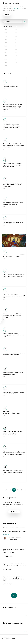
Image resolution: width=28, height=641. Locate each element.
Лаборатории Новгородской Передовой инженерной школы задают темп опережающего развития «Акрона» (14, 146)
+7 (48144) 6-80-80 (7, 569)
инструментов (17, 8)
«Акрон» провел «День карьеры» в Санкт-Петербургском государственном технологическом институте (14, 433)
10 (6, 489)
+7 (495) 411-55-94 (12, 531)
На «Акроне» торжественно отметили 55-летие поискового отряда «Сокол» (14, 231)
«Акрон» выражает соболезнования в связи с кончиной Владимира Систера (14, 394)
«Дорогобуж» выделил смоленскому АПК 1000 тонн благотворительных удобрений (14, 257)
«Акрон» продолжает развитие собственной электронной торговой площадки (14, 87)
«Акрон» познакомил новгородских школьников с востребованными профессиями (14, 355)
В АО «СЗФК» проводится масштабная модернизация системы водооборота (14, 414)
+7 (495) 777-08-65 (21, 531)
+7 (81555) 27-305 (7, 584)
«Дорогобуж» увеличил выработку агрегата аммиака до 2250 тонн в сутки (14, 205)
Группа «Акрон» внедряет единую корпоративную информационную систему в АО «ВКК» (14, 296)
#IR (3, 280)
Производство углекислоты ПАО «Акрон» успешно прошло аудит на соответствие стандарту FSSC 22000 (14, 316)
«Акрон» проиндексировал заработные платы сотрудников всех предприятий (14, 375)
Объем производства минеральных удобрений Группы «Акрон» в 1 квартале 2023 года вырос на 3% (14, 276)
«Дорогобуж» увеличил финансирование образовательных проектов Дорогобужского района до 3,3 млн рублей (14, 165)
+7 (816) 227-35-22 (7, 556)
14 (21, 489)
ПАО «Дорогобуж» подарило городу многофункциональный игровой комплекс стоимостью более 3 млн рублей (14, 126)
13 (17, 489)
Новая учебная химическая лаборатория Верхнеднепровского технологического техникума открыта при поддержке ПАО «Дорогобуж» (14, 106)
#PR (4, 88)
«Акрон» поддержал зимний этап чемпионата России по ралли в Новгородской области (14, 473)
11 (10, 489)
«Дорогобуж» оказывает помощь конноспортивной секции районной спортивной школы (14, 335)
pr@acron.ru (6, 534)
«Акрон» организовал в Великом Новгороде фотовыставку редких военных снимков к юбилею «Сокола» (14, 185)
